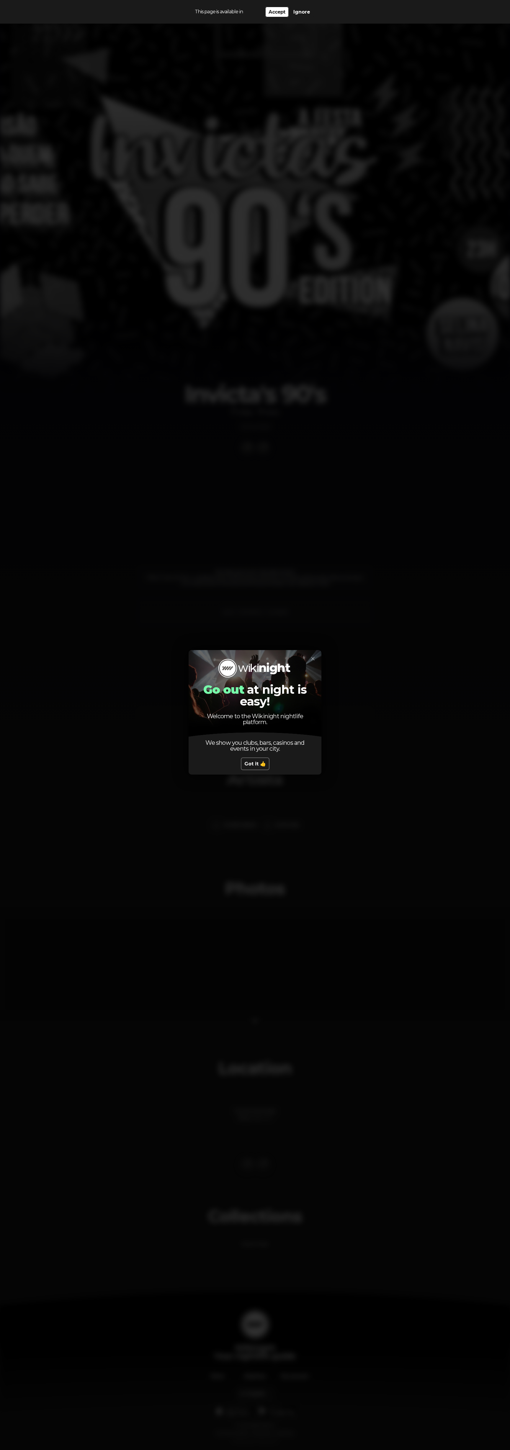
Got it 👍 (255, 764)
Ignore (301, 12)
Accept (277, 12)
